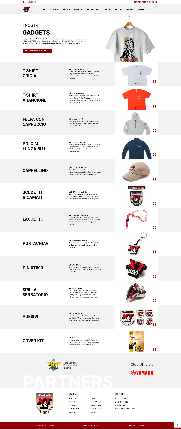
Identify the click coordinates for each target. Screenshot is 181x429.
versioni (72, 405)
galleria (93, 402)
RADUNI (106, 9)
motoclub (73, 398)
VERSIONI (78, 9)
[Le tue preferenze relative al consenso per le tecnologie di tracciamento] (177, 425)
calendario (73, 412)
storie (93, 398)
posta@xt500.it (30, 2)
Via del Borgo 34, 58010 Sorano (125, 408)
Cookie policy (49, 425)
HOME (43, 9)
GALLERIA (119, 9)
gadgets (72, 402)
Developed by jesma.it (136, 425)
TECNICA (130, 9)
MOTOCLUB (54, 9)
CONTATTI (142, 9)
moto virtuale (74, 409)
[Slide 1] (135, 83)
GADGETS (66, 9)
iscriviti (93, 412)
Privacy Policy (39, 425)
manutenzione (95, 405)
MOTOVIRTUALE (93, 9)
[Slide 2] (137, 83)
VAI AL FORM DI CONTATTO (37, 51)
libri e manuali (95, 409)
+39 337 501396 (122, 402)
